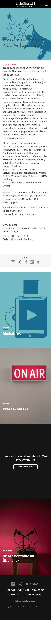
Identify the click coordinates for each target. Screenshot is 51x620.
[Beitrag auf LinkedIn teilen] (32, 262)
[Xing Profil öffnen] (22, 584)
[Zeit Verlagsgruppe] (25, 3)
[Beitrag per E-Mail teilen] (13, 262)
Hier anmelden (25, 466)
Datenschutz (16, 594)
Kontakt (11, 590)
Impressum (23, 590)
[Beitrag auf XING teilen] (38, 262)
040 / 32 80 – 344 (20, 235)
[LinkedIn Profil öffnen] (14, 584)
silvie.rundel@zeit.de (22, 239)
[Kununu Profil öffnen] (33, 584)
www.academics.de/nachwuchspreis (20, 214)
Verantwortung (33, 594)
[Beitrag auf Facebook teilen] (26, 262)
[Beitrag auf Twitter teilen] (19, 261)
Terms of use (38, 590)
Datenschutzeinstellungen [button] (25, 601)
